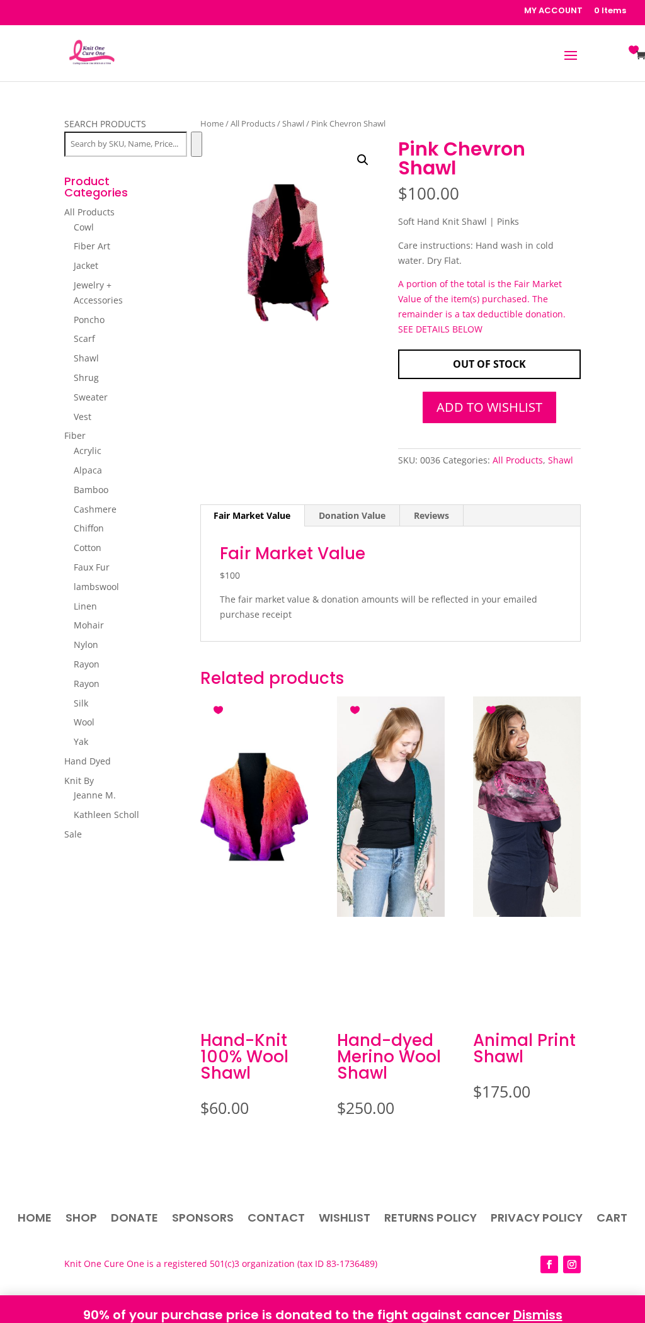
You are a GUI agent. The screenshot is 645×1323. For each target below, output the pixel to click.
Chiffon (89, 528)
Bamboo (91, 490)
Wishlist (344, 1219)
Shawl (293, 123)
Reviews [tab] (431, 515)
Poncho (89, 320)
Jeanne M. (95, 795)
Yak (81, 741)
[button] (362, 160)
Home (212, 123)
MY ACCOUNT (553, 11)
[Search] (196, 144)
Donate (134, 1219)
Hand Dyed (87, 761)
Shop (81, 1219)
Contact (276, 1219)
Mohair (89, 625)
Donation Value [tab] (352, 515)
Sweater (91, 397)
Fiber (75, 435)
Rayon (87, 664)
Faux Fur (92, 567)
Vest (82, 417)
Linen (85, 606)
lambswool (96, 587)
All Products (253, 123)
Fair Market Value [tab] (252, 515)
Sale (73, 834)
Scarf (84, 338)
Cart (611, 1219)
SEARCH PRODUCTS (105, 124)
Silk (81, 703)
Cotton (87, 548)
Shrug (86, 377)
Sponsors (203, 1219)
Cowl (84, 227)
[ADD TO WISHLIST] (220, 708)
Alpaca (88, 470)
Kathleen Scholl (106, 814)
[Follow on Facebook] (549, 1264)
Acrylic (87, 451)
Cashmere (95, 509)
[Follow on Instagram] (572, 1264)
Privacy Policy (537, 1219)
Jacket (86, 265)
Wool (84, 722)
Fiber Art (92, 246)
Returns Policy (430, 1219)
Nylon (86, 644)
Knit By (79, 780)
